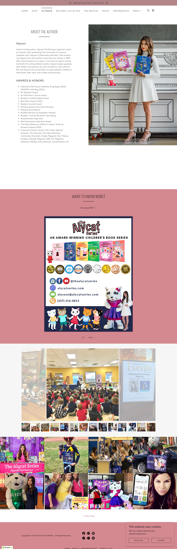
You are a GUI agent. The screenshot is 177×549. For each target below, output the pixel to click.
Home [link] (25, 11)
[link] (153, 10)
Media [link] (105, 11)
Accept (161, 540)
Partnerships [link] (121, 11)
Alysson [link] (47, 11)
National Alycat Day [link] (68, 11)
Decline (138, 540)
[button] (137, 10)
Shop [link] (35, 11)
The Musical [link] (91, 11)
